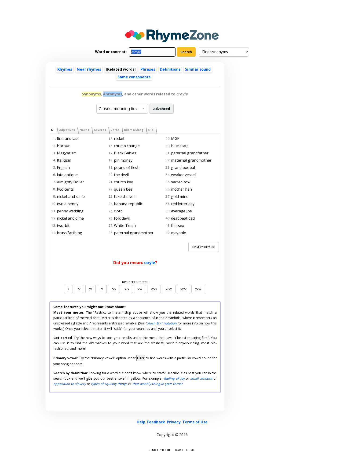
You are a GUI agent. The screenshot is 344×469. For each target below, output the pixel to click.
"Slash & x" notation (161, 323)
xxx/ (198, 289)
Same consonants (133, 77)
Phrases (147, 69)
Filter (140, 358)
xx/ (140, 289)
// (102, 289)
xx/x (183, 289)
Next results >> (203, 247)
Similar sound (198, 69)
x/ (90, 289)
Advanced (161, 108)
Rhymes (64, 69)
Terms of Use (195, 422)
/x (79, 289)
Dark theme (185, 449)
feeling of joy (174, 378)
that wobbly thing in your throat (157, 384)
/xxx (154, 289)
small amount (201, 378)
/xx (114, 289)
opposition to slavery (69, 384)
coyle (149, 262)
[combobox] (122, 109)
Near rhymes (89, 69)
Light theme (160, 449)
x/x (127, 289)
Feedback (156, 422)
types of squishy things (109, 384)
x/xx (169, 289)
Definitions (170, 69)
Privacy (173, 422)
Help (141, 422)
